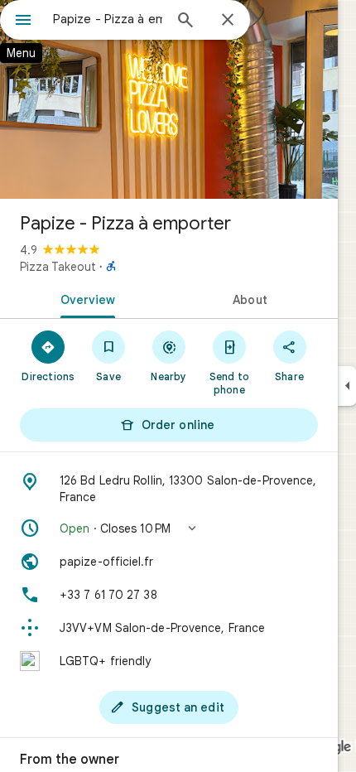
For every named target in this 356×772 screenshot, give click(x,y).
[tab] (84, 298)
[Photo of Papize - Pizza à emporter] (169, 99)
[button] (169, 528)
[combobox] (107, 19)
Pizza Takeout (58, 266)
